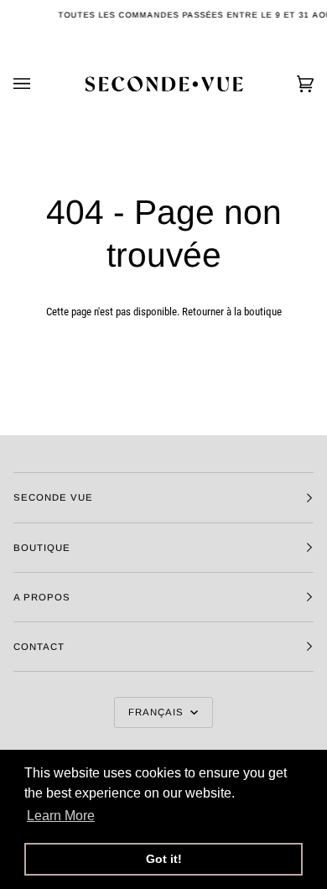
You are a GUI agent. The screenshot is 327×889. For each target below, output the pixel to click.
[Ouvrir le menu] (38, 84)
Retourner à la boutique (232, 311)
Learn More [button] (61, 815)
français (157, 712)
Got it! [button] (164, 859)
